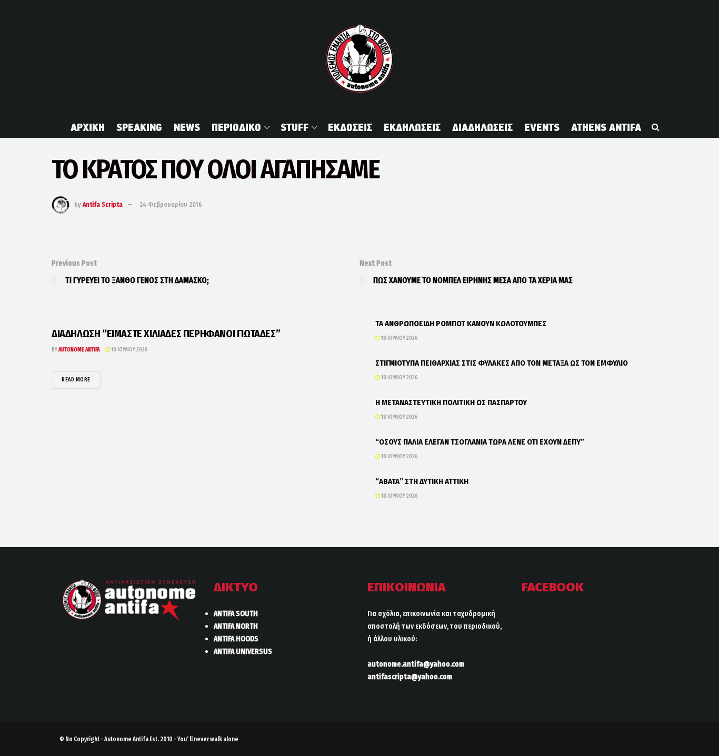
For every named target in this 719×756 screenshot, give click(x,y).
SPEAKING (139, 127)
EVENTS (542, 127)
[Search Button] (656, 127)
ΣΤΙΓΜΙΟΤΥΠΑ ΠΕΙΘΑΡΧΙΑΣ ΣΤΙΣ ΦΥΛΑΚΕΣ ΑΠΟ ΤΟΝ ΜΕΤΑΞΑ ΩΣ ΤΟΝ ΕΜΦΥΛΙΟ (501, 363)
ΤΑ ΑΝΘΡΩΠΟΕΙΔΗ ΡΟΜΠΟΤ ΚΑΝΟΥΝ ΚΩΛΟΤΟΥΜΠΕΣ (460, 323)
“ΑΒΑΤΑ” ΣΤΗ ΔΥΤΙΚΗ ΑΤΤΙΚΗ (421, 481)
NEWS (187, 127)
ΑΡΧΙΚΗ (88, 127)
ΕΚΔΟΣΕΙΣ (350, 127)
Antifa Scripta (103, 204)
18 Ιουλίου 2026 (129, 349)
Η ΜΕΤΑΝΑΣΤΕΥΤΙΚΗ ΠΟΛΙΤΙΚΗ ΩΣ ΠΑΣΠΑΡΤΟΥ (451, 402)
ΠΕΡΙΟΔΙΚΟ (236, 127)
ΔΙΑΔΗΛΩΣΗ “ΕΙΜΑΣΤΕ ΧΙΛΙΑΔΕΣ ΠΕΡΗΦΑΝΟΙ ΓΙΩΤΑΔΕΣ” (166, 333)
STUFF (294, 127)
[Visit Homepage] (359, 58)
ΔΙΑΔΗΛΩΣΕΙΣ (482, 127)
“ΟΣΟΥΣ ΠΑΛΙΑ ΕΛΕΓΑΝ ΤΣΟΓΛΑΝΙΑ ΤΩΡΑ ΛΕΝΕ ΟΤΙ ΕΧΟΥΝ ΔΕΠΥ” (479, 442)
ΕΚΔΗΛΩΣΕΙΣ (412, 127)
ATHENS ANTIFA (606, 127)
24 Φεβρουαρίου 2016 (170, 204)
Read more (81, 379)
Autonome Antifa (78, 349)
